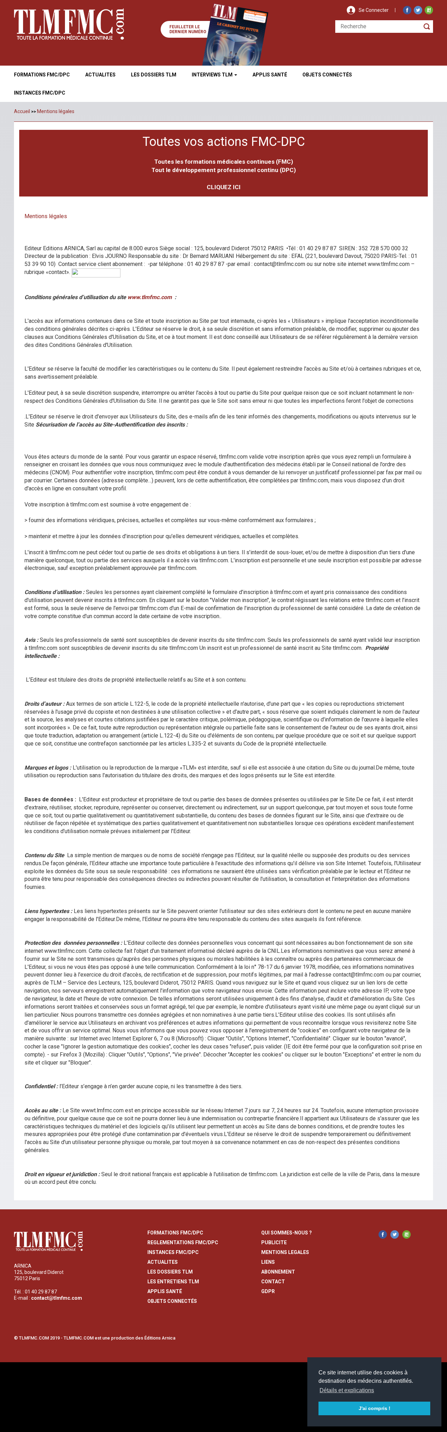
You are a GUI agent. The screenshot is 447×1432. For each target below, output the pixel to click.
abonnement (278, 1272)
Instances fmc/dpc (39, 93)
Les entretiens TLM (173, 1281)
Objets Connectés (172, 1301)
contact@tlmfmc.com (56, 1298)
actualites (162, 1262)
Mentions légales (55, 111)
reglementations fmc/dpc (182, 1242)
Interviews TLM (213, 74)
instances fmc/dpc (173, 1252)
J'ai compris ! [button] (374, 1408)
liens (268, 1262)
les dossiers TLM (170, 1272)
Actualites (100, 74)
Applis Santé (269, 74)
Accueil (22, 111)
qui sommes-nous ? (286, 1233)
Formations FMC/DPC (42, 74)
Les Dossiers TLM (153, 74)
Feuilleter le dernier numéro (187, 29)
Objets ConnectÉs (327, 74)
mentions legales (285, 1252)
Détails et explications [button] (347, 1390)
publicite (274, 1242)
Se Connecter (374, 10)
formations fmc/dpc (175, 1233)
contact (273, 1281)
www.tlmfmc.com (149, 297)
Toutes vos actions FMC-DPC (223, 141)
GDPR (268, 1291)
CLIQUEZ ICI (224, 187)
